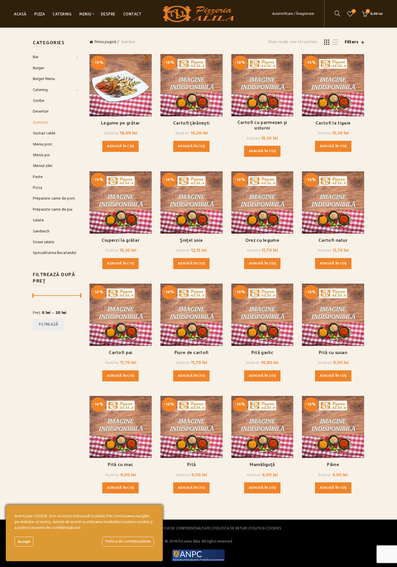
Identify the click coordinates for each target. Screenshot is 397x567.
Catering (62, 13)
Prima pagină (105, 42)
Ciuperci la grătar (121, 240)
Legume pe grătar (120, 122)
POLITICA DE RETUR (230, 528)
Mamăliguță (262, 464)
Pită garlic (262, 352)
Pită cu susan (333, 352)
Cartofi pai (120, 352)
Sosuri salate (43, 242)
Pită (191, 464)
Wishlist (353, 11)
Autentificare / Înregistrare (293, 14)
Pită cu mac (120, 464)
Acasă (20, 13)
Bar (35, 57)
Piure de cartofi (191, 352)
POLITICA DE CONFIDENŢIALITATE (182, 528)
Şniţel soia (191, 240)
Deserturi (41, 111)
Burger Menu (44, 79)
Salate (38, 220)
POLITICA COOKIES (265, 528)
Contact (132, 13)
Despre (108, 13)
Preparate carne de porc (54, 198)
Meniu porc (43, 144)
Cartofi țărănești (191, 122)
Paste (38, 177)
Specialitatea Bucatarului (54, 253)
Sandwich (41, 231)
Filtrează (48, 324)
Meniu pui (41, 155)
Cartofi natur (333, 240)
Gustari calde (44, 133)
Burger (38, 68)
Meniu (85, 13)
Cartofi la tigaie (333, 122)
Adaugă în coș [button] (120, 146)
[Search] (337, 13)
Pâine (333, 464)
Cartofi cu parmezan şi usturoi (262, 124)
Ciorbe (38, 100)
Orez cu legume (262, 240)
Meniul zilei (42, 166)
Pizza (39, 13)
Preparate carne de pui (52, 209)
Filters (351, 42)
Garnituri (40, 122)
